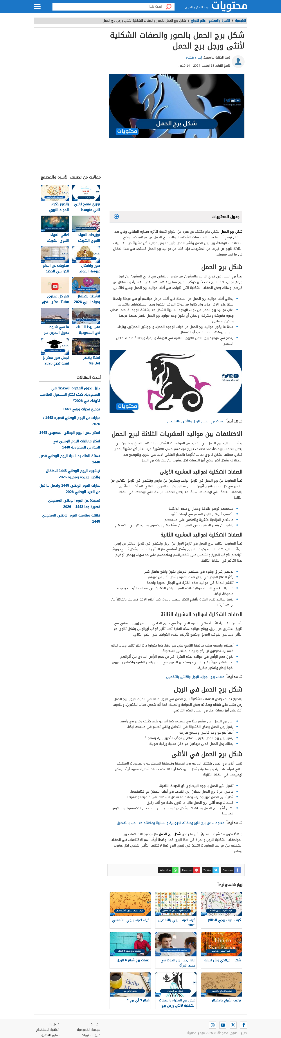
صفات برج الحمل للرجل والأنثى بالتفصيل (195, 421)
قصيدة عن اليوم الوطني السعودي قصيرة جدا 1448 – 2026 (74, 503)
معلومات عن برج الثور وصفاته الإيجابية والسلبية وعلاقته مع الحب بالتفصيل (170, 823)
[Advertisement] (176, 175)
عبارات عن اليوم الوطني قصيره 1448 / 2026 (71, 421)
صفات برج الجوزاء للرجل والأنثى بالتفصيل (195, 677)
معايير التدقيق (49, 1035)
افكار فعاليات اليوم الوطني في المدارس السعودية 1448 (76, 444)
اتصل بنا (54, 1024)
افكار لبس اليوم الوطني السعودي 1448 (69, 433)
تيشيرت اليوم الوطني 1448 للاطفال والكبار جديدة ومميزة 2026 (73, 474)
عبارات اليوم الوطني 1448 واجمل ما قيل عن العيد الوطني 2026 (70, 488)
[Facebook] (243, 1025)
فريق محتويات (91, 1035)
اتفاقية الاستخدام (47, 1030)
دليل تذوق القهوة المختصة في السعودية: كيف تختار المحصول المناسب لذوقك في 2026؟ (70, 394)
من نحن (95, 1024)
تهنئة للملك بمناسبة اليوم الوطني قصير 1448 (69, 459)
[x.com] (233, 1025)
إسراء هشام (194, 58)
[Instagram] (212, 1025)
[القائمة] (37, 6)
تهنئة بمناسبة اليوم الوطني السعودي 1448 (71, 518)
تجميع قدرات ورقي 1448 (81, 409)
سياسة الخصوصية (88, 1030)
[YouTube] (222, 1025)
